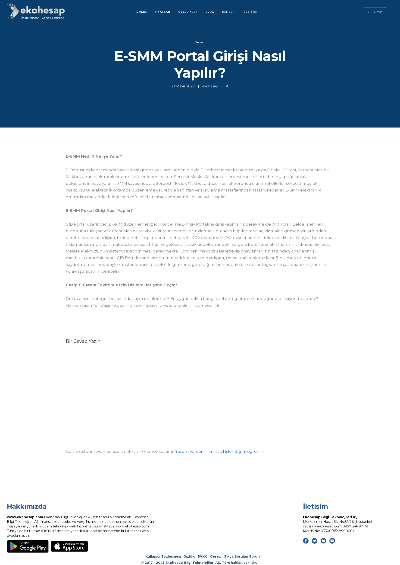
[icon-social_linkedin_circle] (324, 541)
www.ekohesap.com (25, 517)
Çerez (215, 556)
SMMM (141, 11)
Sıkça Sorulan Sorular (243, 556)
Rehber (228, 11)
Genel (198, 42)
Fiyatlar (162, 11)
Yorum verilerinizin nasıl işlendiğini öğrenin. (219, 451)
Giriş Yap (375, 11)
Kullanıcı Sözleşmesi (163, 556)
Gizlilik (189, 556)
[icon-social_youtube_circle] (332, 541)
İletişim (250, 11)
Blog (210, 11)
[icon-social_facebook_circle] (307, 541)
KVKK (202, 556)
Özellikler (187, 11)
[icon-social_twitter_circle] (316, 541)
